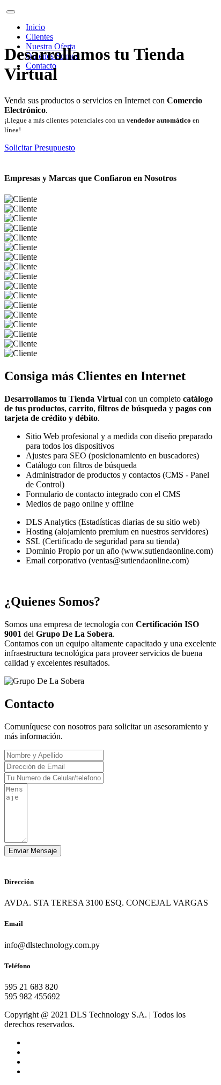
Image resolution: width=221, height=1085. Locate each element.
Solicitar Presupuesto (39, 147)
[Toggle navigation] (10, 11)
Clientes (39, 36)
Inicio (35, 27)
